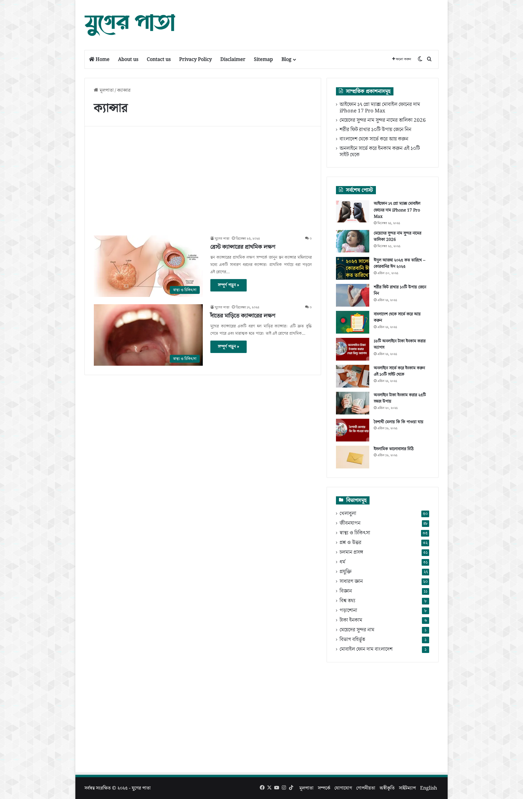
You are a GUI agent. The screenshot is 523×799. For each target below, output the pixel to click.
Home (102, 59)
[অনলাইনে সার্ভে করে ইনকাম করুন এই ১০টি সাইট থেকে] (352, 376)
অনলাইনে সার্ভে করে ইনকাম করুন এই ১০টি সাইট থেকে (380, 151)
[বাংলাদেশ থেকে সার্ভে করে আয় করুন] (352, 322)
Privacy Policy (195, 59)
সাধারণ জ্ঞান (351, 581)
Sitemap (263, 59)
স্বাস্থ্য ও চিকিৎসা (355, 533)
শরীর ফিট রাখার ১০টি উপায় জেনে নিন (375, 129)
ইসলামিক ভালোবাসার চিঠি (394, 449)
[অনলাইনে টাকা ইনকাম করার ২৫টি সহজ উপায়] (352, 403)
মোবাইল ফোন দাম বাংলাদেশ (366, 649)
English (428, 788)
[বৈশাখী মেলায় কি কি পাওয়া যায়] (352, 430)
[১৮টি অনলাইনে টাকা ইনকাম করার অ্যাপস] (352, 349)
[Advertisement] (322, 19)
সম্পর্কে (324, 788)
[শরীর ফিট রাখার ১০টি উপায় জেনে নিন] (352, 295)
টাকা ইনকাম (351, 620)
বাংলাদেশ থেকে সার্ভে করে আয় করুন (374, 139)
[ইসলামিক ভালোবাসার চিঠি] (352, 457)
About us (128, 59)
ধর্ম (342, 562)
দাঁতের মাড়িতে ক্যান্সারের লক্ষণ (242, 315)
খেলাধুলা (348, 514)
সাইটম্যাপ (407, 788)
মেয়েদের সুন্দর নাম (357, 630)
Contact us (159, 59)
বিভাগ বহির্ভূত (352, 640)
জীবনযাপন (350, 523)
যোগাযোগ (343, 788)
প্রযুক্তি (346, 572)
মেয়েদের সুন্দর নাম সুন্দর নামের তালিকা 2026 (383, 120)
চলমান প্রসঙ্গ (351, 552)
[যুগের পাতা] (129, 25)
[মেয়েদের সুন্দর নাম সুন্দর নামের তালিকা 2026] (352, 241)
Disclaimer (232, 59)
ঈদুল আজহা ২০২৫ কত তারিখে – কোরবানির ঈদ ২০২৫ (399, 263)
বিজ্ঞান (346, 591)
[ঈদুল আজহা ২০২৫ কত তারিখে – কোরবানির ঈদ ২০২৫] (352, 268)
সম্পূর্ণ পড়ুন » (228, 285)
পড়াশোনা (348, 611)
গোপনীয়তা (365, 788)
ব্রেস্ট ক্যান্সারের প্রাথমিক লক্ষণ (242, 247)
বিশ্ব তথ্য (347, 601)
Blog (286, 59)
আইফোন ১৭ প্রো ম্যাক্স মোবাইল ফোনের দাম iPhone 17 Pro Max (380, 108)
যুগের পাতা (222, 238)
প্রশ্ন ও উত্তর (350, 543)
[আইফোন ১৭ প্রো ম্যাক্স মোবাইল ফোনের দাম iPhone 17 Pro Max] (352, 211)
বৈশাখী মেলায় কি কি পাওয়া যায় (398, 422)
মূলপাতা (106, 90)
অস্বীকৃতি (387, 788)
